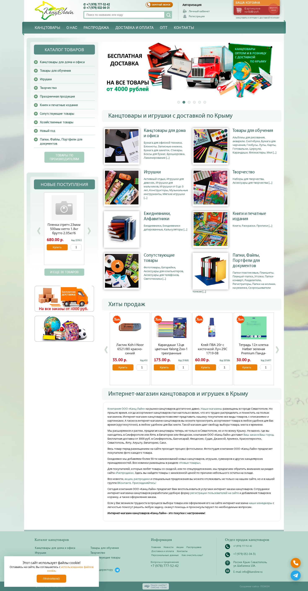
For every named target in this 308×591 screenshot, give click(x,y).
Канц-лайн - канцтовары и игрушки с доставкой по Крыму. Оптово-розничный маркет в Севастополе (55, 10)
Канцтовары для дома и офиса (165, 133)
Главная (156, 547)
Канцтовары (47, 27)
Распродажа (96, 27)
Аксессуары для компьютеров (163, 271)
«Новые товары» (189, 463)
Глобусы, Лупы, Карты (261, 145)
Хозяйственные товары (56, 122)
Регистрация (197, 16)
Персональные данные (165, 555)
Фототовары (152, 267)
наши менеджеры (261, 503)
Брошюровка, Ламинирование (164, 156)
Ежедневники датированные (162, 227)
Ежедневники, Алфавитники (157, 216)
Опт (163, 27)
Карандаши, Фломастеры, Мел (252, 152)
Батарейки (168, 267)
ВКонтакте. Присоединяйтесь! (136, 483)
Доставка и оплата (134, 27)
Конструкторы (158, 190)
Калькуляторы (173, 229)
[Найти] (168, 15)
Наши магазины (212, 408)
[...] (168, 158)
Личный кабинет (199, 11)
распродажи (142, 479)
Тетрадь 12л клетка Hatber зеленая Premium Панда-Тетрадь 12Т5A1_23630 (253, 353)
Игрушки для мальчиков (158, 184)
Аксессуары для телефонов (161, 275)
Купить (123, 367)
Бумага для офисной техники (163, 142)
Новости (168, 547)
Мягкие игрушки (174, 194)
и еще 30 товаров (64, 272)
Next (89, 231)
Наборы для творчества (248, 179)
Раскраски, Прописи (255, 225)
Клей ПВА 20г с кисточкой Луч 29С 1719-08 (212, 349)
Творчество (244, 172)
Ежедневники (152, 225)
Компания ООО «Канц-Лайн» (126, 408)
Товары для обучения (253, 131)
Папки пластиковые (245, 272)
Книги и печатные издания (249, 216)
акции (128, 479)
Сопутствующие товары (159, 258)
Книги (237, 225)
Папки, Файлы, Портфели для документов (246, 260)
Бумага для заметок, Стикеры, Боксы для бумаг (163, 152)
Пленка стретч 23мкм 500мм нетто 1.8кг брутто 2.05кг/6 (64, 228)
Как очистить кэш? (192, 555)
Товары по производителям (64, 157)
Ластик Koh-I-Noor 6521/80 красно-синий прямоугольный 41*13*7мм (130, 353)
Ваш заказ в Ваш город (258, 434)
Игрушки (152, 172)
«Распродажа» (124, 473)
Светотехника (153, 279)
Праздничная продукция (57, 96)
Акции (180, 547)
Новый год (47, 131)
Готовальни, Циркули (247, 149)
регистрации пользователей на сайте (214, 493)
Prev (39, 231)
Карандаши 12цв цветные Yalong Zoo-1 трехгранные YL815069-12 (171, 351)
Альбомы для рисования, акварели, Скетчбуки (249, 139)
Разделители (253, 280)
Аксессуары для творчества (250, 182)
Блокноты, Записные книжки (163, 146)
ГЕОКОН (265, 586)
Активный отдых (154, 179)
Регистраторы (242, 284)
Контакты (184, 27)
